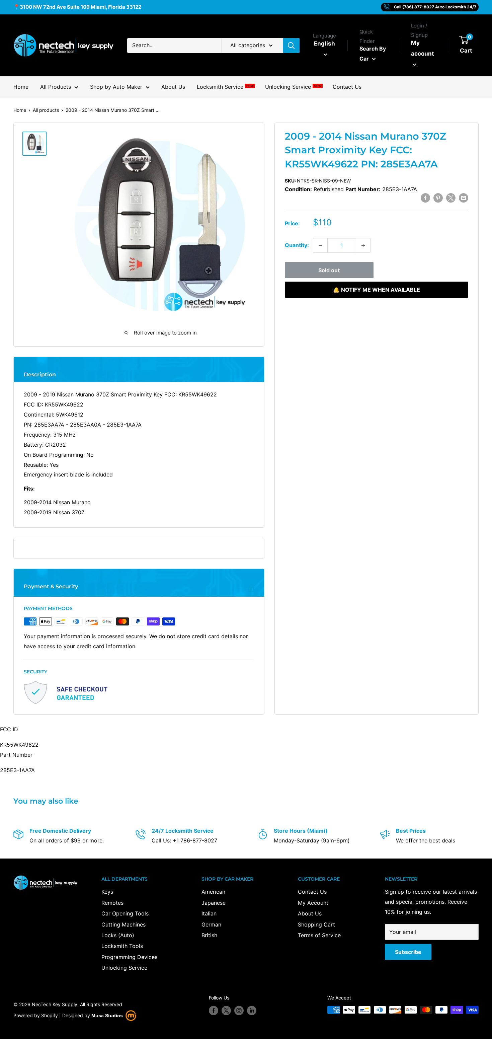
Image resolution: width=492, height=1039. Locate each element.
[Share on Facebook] (425, 198)
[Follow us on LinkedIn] (251, 1010)
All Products (55, 86)
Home (20, 86)
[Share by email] (463, 198)
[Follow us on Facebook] (213, 1010)
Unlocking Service (293, 86)
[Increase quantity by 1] (363, 245)
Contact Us (347, 86)
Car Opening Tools (125, 913)
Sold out (329, 270)
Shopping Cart (316, 924)
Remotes (112, 902)
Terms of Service (319, 935)
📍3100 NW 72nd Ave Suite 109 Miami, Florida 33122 (77, 7)
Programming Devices (129, 957)
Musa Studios (107, 1015)
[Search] (291, 45)
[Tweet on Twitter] (451, 198)
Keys (107, 891)
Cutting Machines (123, 924)
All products (46, 110)
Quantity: (297, 245)
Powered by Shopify (35, 1015)
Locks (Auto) (117, 935)
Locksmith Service (225, 86)
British (209, 935)
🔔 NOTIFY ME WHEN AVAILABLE (376, 289)
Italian (209, 913)
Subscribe (408, 952)
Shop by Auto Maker (116, 86)
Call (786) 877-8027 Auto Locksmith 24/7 (435, 6)
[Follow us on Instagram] (239, 1010)
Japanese (213, 902)
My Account (313, 902)
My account (422, 48)
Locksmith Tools (122, 946)
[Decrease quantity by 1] (320, 245)
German (211, 924)
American (213, 891)
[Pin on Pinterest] (438, 198)
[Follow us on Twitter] (226, 1010)
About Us (173, 86)
